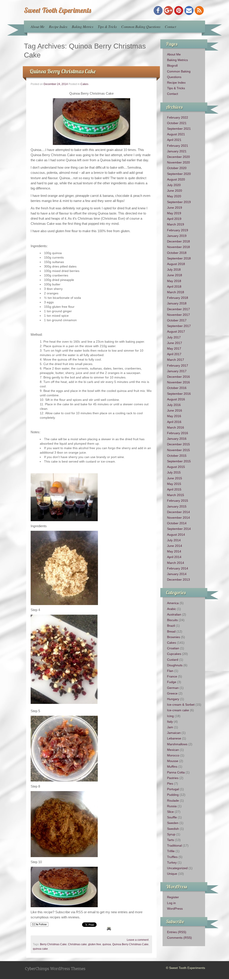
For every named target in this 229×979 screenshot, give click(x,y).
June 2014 (174, 546)
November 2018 (178, 247)
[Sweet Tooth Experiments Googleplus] (168, 10)
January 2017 (177, 371)
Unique (172, 873)
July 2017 (174, 337)
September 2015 (179, 461)
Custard (172, 659)
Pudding (173, 794)
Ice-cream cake (178, 710)
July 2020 (174, 185)
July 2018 (174, 269)
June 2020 (174, 190)
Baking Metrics (82, 26)
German (173, 688)
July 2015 (174, 472)
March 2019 (175, 224)
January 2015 (177, 506)
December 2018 (178, 241)
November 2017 (178, 314)
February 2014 (177, 568)
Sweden (172, 823)
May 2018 (174, 281)
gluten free (94, 944)
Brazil (171, 625)
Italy (170, 721)
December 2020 (178, 157)
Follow (42, 924)
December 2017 (178, 309)
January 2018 (177, 303)
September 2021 (179, 128)
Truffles (172, 857)
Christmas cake (77, 944)
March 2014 (175, 563)
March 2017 (175, 359)
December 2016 (178, 376)
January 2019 (177, 236)
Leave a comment (137, 939)
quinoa (106, 944)
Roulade (173, 800)
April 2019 (174, 219)
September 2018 (179, 258)
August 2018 (176, 264)
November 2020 (178, 162)
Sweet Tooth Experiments (57, 10)
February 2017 (177, 365)
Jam (170, 727)
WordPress (175, 908)
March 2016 (175, 427)
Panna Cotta (176, 772)
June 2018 (174, 275)
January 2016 (177, 438)
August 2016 (176, 399)
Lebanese (174, 738)
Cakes (84, 84)
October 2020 (177, 168)
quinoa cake (40, 948)
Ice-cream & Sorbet (181, 704)
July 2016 (174, 405)
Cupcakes (174, 654)
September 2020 (179, 174)
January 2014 (177, 574)
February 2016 (177, 433)
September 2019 (179, 202)
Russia (172, 806)
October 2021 (177, 123)
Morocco (173, 755)
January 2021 (177, 151)
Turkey (172, 862)
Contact (170, 26)
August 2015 (176, 467)
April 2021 (174, 140)
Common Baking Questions (140, 26)
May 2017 (174, 348)
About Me (38, 26)
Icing (170, 716)
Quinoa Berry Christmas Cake (63, 71)
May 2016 (174, 416)
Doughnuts (174, 665)
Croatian (173, 648)
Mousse (172, 761)
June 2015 (174, 478)
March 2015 (175, 495)
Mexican (173, 750)
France (172, 676)
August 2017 (176, 331)
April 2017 (174, 354)
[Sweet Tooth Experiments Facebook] (158, 10)
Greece (172, 693)
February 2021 (177, 145)
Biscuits (172, 620)
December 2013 (178, 579)
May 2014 (174, 551)
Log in (171, 903)
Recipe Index (58, 26)
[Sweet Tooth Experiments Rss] (199, 10)
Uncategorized (177, 868)
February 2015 (177, 500)
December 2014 (178, 512)
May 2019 (174, 213)
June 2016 (174, 410)
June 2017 (174, 343)
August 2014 (176, 534)
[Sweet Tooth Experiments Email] (188, 10)
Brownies (173, 637)
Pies (170, 783)
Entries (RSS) (176, 932)
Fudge (171, 682)
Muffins (172, 766)
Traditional (174, 845)
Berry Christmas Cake (53, 944)
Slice (170, 811)
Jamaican (174, 733)
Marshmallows (177, 744)
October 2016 (177, 388)
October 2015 (177, 455)
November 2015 (178, 450)
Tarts (170, 840)
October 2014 (177, 523)
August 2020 (176, 179)
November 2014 (178, 517)
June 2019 (174, 207)
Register (173, 897)
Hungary (173, 699)
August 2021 (176, 134)
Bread (171, 631)
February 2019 (177, 230)
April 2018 (174, 286)
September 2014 (179, 529)
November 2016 (178, 382)
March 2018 (175, 292)
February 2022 (177, 117)
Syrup (171, 834)
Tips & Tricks (107, 26)
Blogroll (172, 65)
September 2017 (179, 326)
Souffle (172, 817)
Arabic (171, 609)
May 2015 (174, 484)
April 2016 (174, 422)
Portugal (173, 789)
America (173, 603)
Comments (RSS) (179, 937)
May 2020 (174, 196)
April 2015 (174, 489)
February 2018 (177, 297)
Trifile (171, 851)
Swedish (173, 828)
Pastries (172, 778)
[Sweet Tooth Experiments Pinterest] (178, 10)
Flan (170, 671)
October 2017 (177, 320)
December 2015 (178, 444)
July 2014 (174, 540)
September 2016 (179, 393)
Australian (174, 614)
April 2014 (174, 557)
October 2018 (177, 253)
